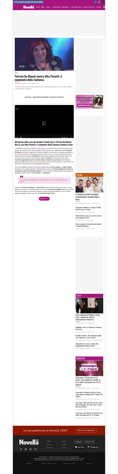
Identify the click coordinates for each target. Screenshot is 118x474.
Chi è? (78, 295)
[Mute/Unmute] (20, 137)
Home (38, 7)
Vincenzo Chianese (20, 83)
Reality (64, 441)
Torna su (89, 463)
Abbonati (78, 442)
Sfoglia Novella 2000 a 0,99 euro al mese (28, 2)
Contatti (29, 463)
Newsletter (89, 442)
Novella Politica (89, 7)
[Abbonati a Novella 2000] (89, 102)
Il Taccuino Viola (76, 7)
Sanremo (49, 448)
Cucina (98, 7)
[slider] (26, 137)
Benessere (65, 7)
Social (48, 7)
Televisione (56, 7)
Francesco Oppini (40, 167)
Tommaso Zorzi (22, 154)
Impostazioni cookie (69, 463)
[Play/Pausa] (17, 137)
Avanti (43, 199)
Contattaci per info (86, 430)
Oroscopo (80, 358)
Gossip (64, 444)
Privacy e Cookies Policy (49, 463)
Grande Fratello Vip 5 (38, 148)
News (43, 7)
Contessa (55, 154)
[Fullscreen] (71, 137)
